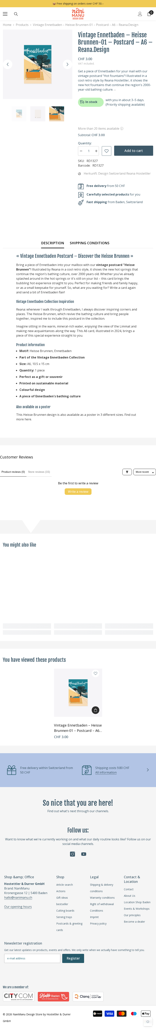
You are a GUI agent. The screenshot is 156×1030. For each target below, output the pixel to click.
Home (7, 25)
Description (52, 243)
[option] (37, 64)
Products (22, 25)
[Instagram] (72, 854)
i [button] (121, 128)
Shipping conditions (89, 243)
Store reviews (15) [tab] (39, 471)
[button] (7, 64)
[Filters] (127, 472)
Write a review (78, 491)
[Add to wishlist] (106, 151)
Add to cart (133, 150)
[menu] (5, 14)
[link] (27, 626)
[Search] (16, 14)
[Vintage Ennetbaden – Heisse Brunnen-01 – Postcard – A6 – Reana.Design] (78, 693)
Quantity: (85, 143)
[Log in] (140, 14)
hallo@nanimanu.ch (18, 897)
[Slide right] (147, 770)
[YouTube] (84, 854)
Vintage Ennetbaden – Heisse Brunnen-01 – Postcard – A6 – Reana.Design (78, 728)
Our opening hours (18, 907)
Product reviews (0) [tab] (13, 471)
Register (73, 958)
